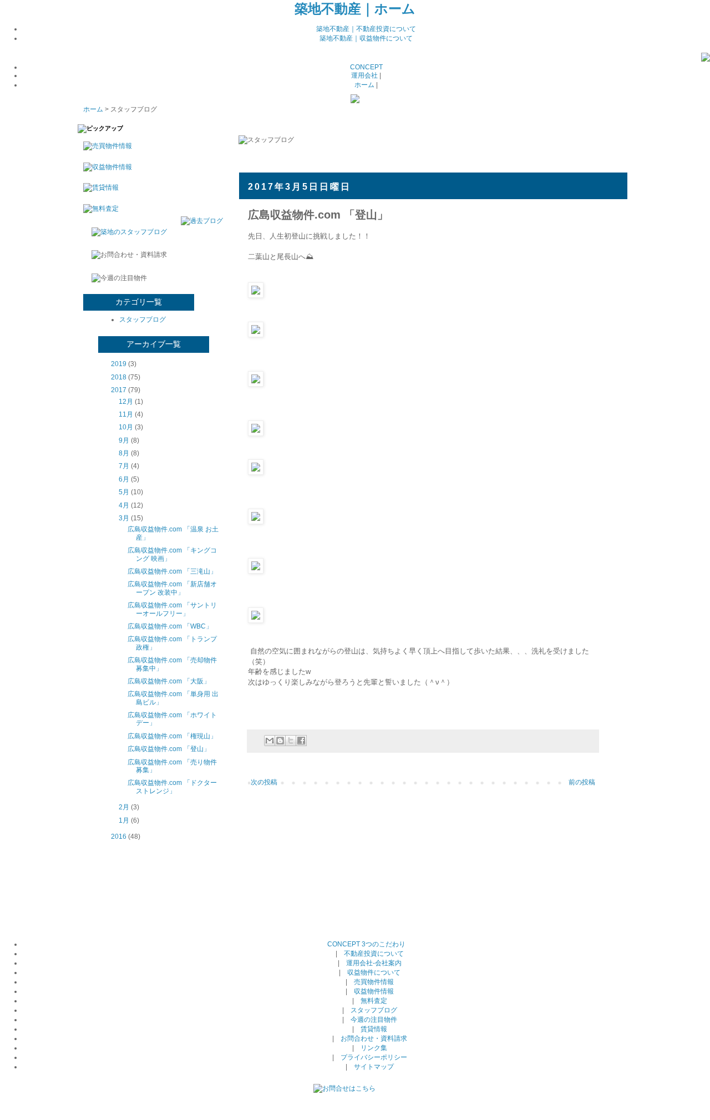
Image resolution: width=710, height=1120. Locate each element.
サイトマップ (374, 1067)
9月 (124, 440)
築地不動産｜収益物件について (366, 38)
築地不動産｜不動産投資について (366, 29)
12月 (126, 402)
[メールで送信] (269, 740)
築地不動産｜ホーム (355, 8)
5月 (124, 492)
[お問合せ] (344, 1088)
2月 (124, 807)
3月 (124, 518)
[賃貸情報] (98, 187)
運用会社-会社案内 (374, 963)
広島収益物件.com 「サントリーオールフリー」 (172, 609)
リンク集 (374, 1048)
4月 (124, 505)
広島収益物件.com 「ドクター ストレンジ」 (172, 786)
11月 (126, 414)
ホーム (364, 85)
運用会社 (364, 75)
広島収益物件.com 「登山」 (169, 749)
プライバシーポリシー (374, 1057)
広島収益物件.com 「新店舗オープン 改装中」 (172, 588)
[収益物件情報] (105, 167)
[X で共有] (290, 740)
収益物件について (373, 972)
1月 (124, 820)
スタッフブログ (142, 319)
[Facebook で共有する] (301, 740)
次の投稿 (264, 782)
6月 (124, 479)
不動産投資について (374, 953)
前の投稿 (582, 782)
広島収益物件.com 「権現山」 (172, 736)
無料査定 (374, 1001)
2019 (118, 364)
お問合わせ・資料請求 (374, 1038)
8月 (124, 453)
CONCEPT (366, 67)
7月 (124, 466)
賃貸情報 (374, 1029)
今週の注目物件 (374, 1019)
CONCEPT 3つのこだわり (366, 944)
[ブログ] (705, 59)
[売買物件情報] (105, 146)
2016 (118, 836)
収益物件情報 (374, 991)
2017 (118, 390)
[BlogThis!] (280, 740)
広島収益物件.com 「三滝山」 (172, 571)
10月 (126, 427)
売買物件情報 (374, 982)
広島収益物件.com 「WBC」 (170, 626)
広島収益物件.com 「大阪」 (169, 681)
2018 (118, 377)
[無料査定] (98, 208)
